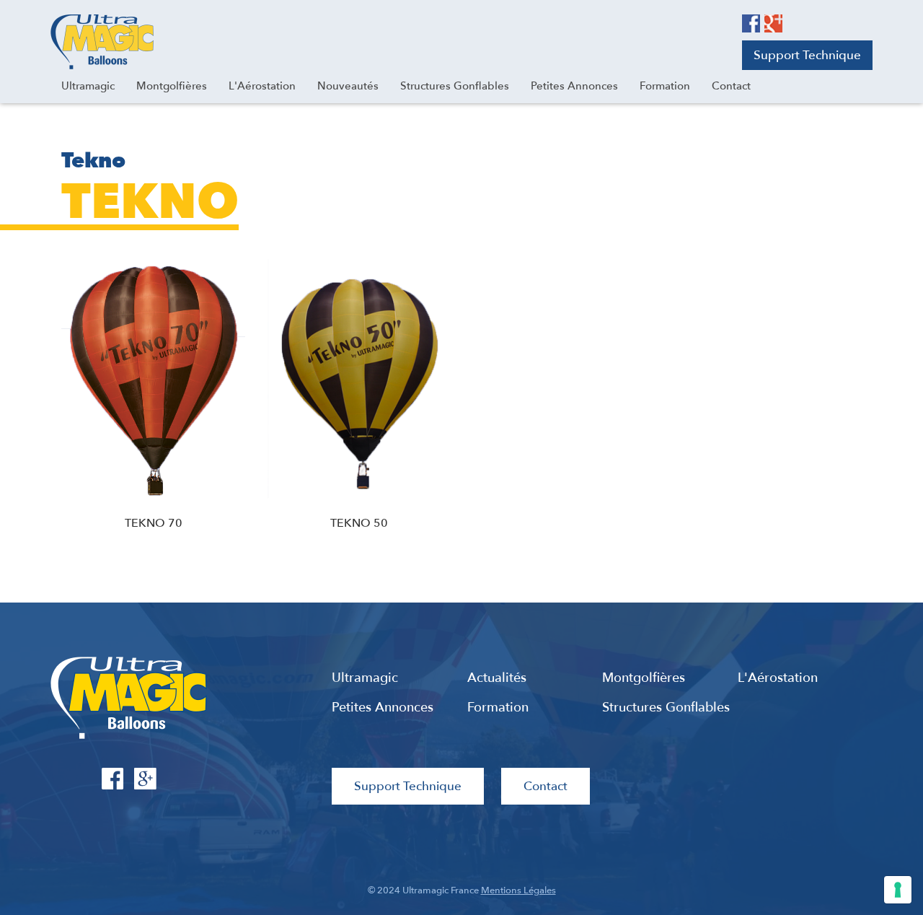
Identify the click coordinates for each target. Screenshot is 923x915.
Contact (546, 786)
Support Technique (807, 55)
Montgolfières (643, 678)
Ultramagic (102, 41)
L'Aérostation (778, 678)
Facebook (751, 23)
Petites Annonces (382, 708)
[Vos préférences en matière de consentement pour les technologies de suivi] (897, 889)
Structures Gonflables (666, 708)
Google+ (773, 23)
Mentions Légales (518, 890)
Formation (498, 708)
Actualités (496, 678)
